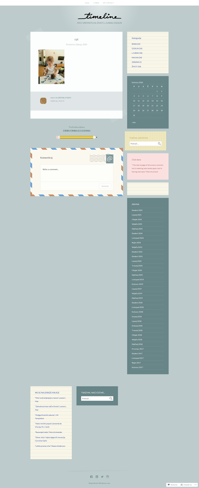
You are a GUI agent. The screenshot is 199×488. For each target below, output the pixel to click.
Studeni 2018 (137, 302)
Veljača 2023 (137, 247)
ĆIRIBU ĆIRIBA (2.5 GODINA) (76, 129)
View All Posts (57, 101)
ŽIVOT (134, 66)
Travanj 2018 (137, 330)
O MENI (96, 3)
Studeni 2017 (137, 353)
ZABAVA (135, 62)
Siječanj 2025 (137, 229)
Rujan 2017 (136, 363)
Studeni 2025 (137, 210)
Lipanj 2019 (136, 289)
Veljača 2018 (137, 339)
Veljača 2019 (137, 293)
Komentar (105, 186)
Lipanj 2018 (136, 321)
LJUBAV (135, 53)
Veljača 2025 (137, 224)
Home (87, 3)
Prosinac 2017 (138, 349)
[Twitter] (102, 476)
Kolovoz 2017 (137, 367)
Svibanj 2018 (137, 326)
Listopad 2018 (138, 307)
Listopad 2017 (138, 358)
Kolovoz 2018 (137, 312)
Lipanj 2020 (136, 261)
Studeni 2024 (137, 233)
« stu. (134, 122)
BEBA (134, 44)
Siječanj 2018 (137, 344)
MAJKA (135, 57)
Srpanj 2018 (137, 316)
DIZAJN (135, 48)
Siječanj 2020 (137, 275)
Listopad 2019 (138, 279)
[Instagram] (107, 476)
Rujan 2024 (136, 242)
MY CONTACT (108, 3)
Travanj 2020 (137, 266)
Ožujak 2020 (137, 270)
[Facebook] (91, 476)
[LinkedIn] (96, 476)
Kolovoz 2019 (137, 284)
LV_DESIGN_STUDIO (63, 98)
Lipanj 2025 (136, 215)
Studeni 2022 (137, 252)
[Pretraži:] (145, 143)
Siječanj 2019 (137, 298)
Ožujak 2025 (137, 219)
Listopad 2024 (138, 238)
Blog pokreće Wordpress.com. (99, 483)
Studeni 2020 (137, 256)
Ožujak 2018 (137, 335)
